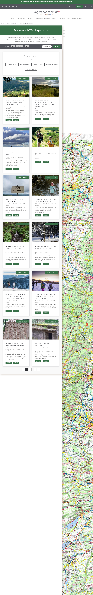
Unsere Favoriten (77, 18)
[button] (87, 325)
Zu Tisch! (54, 18)
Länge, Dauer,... (11, 64)
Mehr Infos (9, 120)
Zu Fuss (30, 18)
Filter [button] (57, 46)
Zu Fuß (31, 59)
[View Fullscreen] (64, 32)
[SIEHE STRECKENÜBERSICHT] (64, 35)
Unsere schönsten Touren (18, 18)
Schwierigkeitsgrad (24, 64)
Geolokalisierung (37, 64)
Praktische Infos (65, 18)
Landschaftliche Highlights (51, 64)
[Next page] (38, 369)
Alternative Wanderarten (42, 18)
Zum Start (16, 120)
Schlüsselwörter (31, 69)
